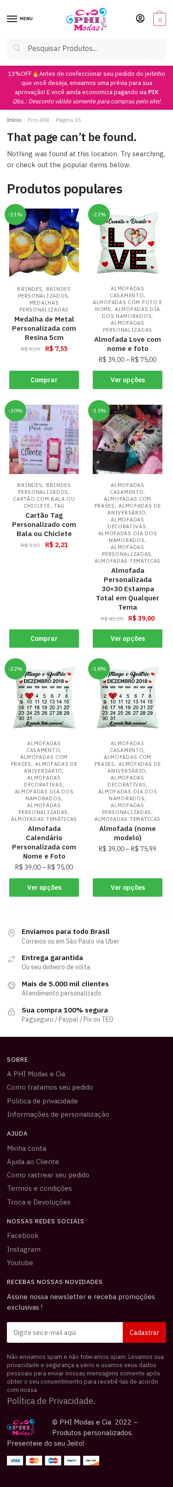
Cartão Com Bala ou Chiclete (44, 502)
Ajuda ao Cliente (33, 1161)
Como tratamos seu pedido (50, 1087)
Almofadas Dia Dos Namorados (131, 312)
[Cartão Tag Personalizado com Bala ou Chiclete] (44, 439)
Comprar (44, 380)
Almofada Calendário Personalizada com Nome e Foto (44, 842)
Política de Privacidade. (51, 1401)
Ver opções (128, 380)
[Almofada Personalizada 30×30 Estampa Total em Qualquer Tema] (127, 439)
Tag (59, 506)
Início (14, 119)
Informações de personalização (58, 1114)
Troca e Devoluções (39, 1202)
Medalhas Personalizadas (44, 306)
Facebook (23, 1235)
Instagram (24, 1249)
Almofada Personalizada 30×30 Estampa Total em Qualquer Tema (127, 588)
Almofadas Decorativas (126, 523)
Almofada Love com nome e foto (127, 344)
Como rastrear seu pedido (48, 1174)
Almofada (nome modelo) (127, 833)
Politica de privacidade (42, 1101)
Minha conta (26, 1148)
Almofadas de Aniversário (134, 509)
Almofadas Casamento (127, 292)
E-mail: (86, 1332)
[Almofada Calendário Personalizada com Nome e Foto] (44, 697)
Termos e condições (39, 1188)
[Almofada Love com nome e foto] (127, 243)
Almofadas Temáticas (128, 561)
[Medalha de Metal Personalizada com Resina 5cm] (44, 243)
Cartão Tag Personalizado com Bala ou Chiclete (44, 524)
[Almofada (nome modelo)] (127, 697)
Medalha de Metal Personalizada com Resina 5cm (44, 328)
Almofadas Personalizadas (127, 326)
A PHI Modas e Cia (36, 1073)
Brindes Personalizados (44, 292)
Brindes (29, 289)
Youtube (20, 1262)
